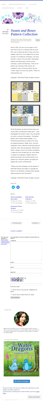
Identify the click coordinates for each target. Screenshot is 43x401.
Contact (19, 8)
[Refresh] (25, 278)
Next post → (35, 223)
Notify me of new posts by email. (24, 294)
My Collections (22, 40)
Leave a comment (37, 40)
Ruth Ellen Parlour (22, 39)
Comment (13, 240)
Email (12, 267)
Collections (33, 4)
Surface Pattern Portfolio (17, 4)
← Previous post (16, 223)
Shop (26, 8)
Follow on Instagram (23, 381)
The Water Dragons (8, 8)
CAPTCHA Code (15, 286)
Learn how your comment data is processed (5, 243)
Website (13, 272)
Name (12, 262)
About (4, 4)
